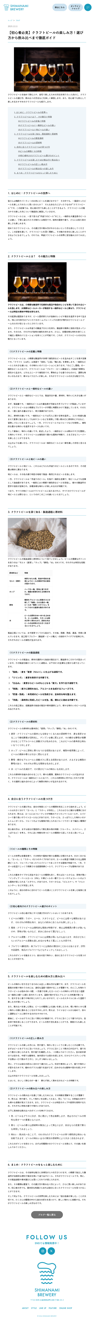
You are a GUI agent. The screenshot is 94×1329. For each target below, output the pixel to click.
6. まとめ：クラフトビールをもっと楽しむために (36, 173)
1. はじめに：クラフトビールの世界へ (30, 112)
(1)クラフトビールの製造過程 (30, 138)
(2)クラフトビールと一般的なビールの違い (37, 125)
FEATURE (53, 1308)
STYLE (34, 1308)
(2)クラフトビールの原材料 (30, 143)
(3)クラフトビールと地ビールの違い (34, 130)
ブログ (18, 20)
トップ (10, 20)
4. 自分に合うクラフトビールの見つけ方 (32, 147)
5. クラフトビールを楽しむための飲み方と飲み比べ (37, 160)
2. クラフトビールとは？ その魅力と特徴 (33, 117)
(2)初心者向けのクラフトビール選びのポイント (38, 155)
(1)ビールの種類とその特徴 (29, 151)
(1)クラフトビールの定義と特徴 (31, 121)
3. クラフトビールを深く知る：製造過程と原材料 (36, 134)
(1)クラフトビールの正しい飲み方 (32, 164)
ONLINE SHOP (65, 1308)
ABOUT (25, 1308)
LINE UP (42, 1308)
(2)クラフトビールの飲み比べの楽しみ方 (36, 168)
